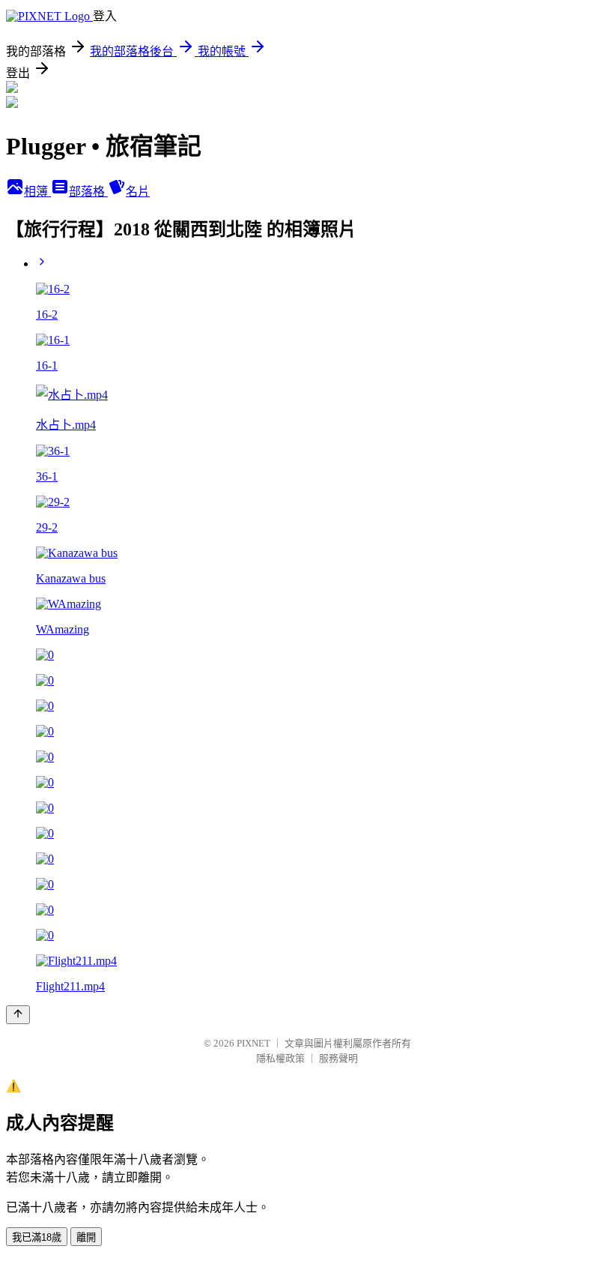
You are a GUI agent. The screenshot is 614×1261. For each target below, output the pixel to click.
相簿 (37, 191)
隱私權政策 (280, 1058)
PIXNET (253, 1043)
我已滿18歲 (36, 1237)
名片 (138, 191)
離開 (86, 1237)
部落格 (88, 191)
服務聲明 (338, 1058)
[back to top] (18, 1014)
